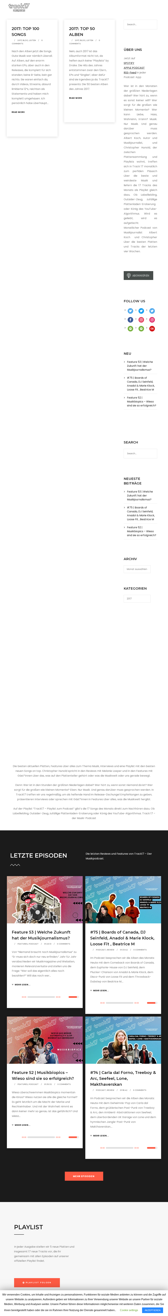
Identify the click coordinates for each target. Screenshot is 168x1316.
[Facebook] (128, 8)
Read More (18, 112)
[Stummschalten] (65, 997)
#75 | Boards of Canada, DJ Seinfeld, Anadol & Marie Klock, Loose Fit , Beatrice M (141, 383)
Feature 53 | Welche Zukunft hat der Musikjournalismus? (140, 366)
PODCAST (59, 7)
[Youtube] (144, 8)
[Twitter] (132, 8)
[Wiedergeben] (15, 997)
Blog (25, 40)
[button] (37, 1282)
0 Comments (63, 944)
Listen (32, 40)
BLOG (92, 7)
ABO (103, 7)
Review (110, 950)
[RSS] (148, 8)
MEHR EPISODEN (83, 1176)
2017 (19, 40)
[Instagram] (136, 8)
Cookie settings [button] (129, 1310)
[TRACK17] (19, 7)
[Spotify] (140, 8)
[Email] (152, 8)
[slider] (73, 999)
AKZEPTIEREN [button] (152, 1310)
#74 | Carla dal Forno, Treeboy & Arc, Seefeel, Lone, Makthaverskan (123, 1078)
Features (23, 944)
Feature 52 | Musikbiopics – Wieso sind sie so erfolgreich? (141, 401)
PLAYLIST (77, 7)
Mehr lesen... (22, 984)
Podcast (34, 944)
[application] (45, 997)
